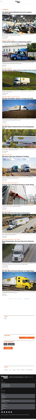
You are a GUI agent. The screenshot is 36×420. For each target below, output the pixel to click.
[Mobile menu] (1, 1)
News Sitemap (26, 414)
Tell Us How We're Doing (6, 386)
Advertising (3, 390)
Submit (27, 337)
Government (3, 40)
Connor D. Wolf (4, 121)
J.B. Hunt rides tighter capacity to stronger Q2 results (17, 98)
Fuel (12, 96)
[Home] (18, 2)
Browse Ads (4, 396)
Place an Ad (4, 397)
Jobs (2, 394)
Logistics (13, 40)
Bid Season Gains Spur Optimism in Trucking (15, 156)
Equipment (9, 40)
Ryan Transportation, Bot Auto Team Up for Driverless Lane (18, 242)
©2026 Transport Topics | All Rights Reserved (8, 414)
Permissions (4, 408)
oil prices (23, 369)
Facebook (2, 412)
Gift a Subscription (12, 344)
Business (6, 40)
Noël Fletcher (4, 65)
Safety (10, 40)
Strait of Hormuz (29, 369)
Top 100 (19, 96)
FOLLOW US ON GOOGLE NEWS (8, 348)
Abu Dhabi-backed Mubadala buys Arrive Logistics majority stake (17, 13)
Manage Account (4, 405)
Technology (6, 68)
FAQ (2, 407)
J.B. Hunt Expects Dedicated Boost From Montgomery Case (18, 127)
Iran (10, 369)
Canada (14, 369)
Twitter (4, 412)
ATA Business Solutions (5, 400)
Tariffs (18, 369)
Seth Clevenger (4, 207)
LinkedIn (9, 412)
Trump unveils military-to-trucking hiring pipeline (16, 42)
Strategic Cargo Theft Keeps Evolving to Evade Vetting (18, 185)
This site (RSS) (11, 412)
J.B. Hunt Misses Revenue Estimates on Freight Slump (18, 271)
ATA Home (3, 401)
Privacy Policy (18, 414)
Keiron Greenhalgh (5, 36)
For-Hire (10, 68)
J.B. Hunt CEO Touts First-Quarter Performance (16, 213)
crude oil (6, 369)
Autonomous (18, 239)
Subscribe (5, 344)
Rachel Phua (4, 294)
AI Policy (22, 414)
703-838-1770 (30, 377)
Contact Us (3, 382)
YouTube (6, 412)
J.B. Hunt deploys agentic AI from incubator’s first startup (19, 70)
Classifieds (3, 393)
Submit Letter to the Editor (6, 385)
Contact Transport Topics (6, 384)
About (2, 380)
